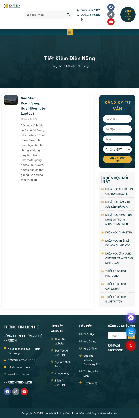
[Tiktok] (111, 14)
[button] (70, 32)
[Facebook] (111, 7)
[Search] (68, 15)
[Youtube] (111, 21)
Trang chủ (56, 66)
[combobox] (43, 15)
